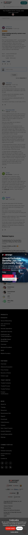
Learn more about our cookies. (17, 525)
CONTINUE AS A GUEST (9, 279)
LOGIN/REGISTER (8, 276)
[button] (14, 532)
